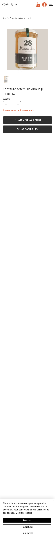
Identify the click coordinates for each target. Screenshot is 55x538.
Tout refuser (27, 526)
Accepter (27, 520)
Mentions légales (24, 512)
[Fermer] (50, 503)
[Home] (4, 18)
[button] (51, 4)
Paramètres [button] (27, 532)
